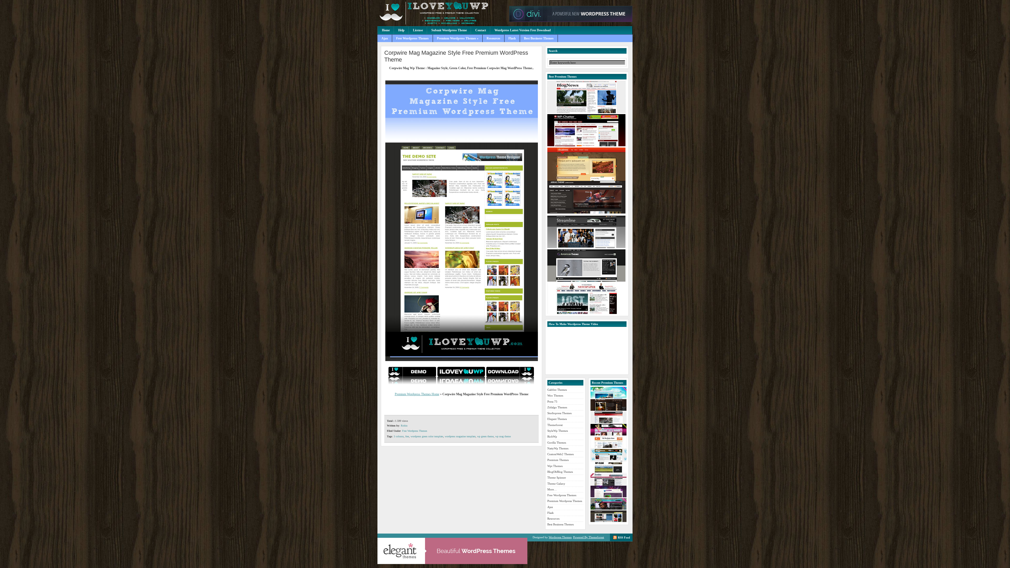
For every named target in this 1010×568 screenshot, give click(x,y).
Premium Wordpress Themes (441, 13)
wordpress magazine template (460, 436)
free (407, 436)
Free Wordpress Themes (412, 38)
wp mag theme (503, 436)
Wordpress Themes (560, 537)
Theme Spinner (556, 477)
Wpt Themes (555, 466)
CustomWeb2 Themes (560, 454)
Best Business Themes (539, 38)
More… (552, 489)
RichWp (552, 436)
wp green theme (485, 436)
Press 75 (552, 401)
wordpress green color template (427, 436)
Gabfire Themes (557, 389)
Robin (404, 425)
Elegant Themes (557, 418)
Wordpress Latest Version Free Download (522, 30)
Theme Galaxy (556, 483)
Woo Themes (555, 395)
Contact (480, 30)
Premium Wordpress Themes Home (417, 394)
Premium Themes (558, 460)
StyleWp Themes (557, 430)
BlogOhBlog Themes (560, 471)
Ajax (384, 38)
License (418, 30)
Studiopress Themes (559, 413)
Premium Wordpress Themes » (457, 38)
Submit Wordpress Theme (449, 30)
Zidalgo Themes (557, 407)
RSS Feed (624, 537)
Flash (512, 38)
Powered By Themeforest (588, 537)
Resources (493, 38)
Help (401, 30)
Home (386, 30)
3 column (399, 436)
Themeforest (555, 425)
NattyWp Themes (557, 448)
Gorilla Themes (556, 442)
